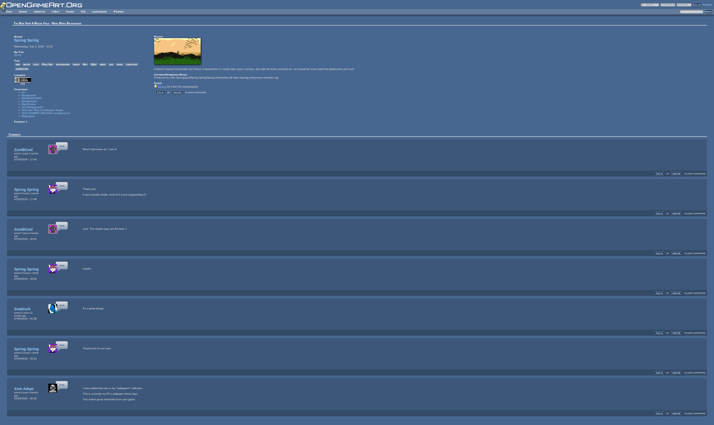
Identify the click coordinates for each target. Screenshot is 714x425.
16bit (94, 64)
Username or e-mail (668, 4)
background (63, 64)
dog (111, 64)
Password (683, 4)
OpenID (649, 4)
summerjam (22, 68)
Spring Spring (26, 40)
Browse (23, 11)
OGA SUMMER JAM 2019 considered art (46, 113)
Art (23, 92)
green (76, 64)
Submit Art (39, 11)
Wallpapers (28, 116)
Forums (70, 11)
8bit (85, 64)
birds (103, 64)
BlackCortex (29, 104)
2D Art (17, 55)
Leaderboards (99, 11)
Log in (160, 92)
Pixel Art (47, 64)
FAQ (83, 11)
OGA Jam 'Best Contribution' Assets (42, 110)
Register (708, 4)
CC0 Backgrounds (32, 107)
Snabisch (22, 309)
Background (29, 95)
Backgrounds (29, 101)
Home (9, 11)
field (36, 64)
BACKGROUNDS (32, 98)
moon (120, 64)
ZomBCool (23, 150)
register (177, 92)
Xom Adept (23, 389)
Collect (55, 11)
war (18, 64)
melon (26, 64)
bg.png (162, 86)
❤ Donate (119, 11)
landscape (131, 64)
